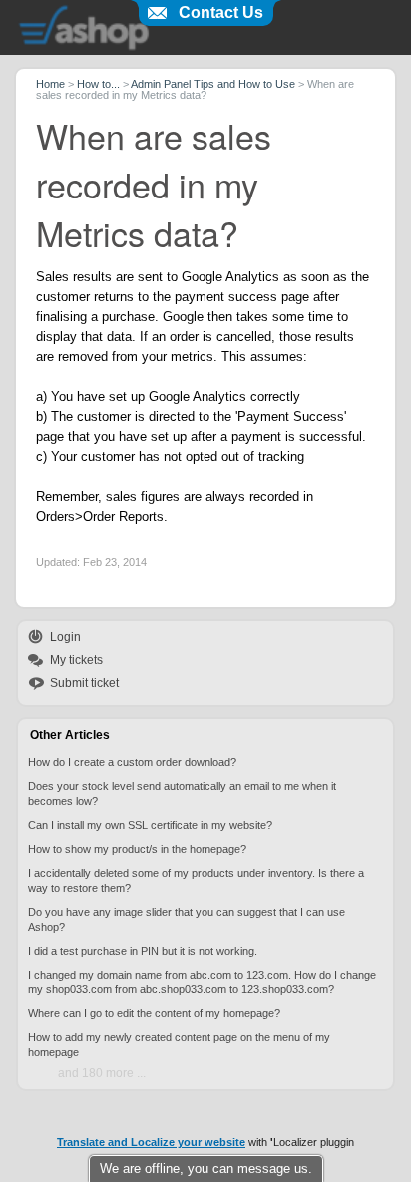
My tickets (76, 660)
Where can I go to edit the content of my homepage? (154, 1013)
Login (65, 637)
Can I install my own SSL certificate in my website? (150, 825)
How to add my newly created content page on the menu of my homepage (179, 1044)
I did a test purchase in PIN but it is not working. (142, 951)
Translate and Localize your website (151, 1142)
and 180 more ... (102, 1073)
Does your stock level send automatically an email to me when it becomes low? (182, 793)
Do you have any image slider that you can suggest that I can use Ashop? (186, 919)
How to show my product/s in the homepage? (137, 849)
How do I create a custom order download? (132, 762)
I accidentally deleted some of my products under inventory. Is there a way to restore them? (196, 880)
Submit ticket (84, 683)
